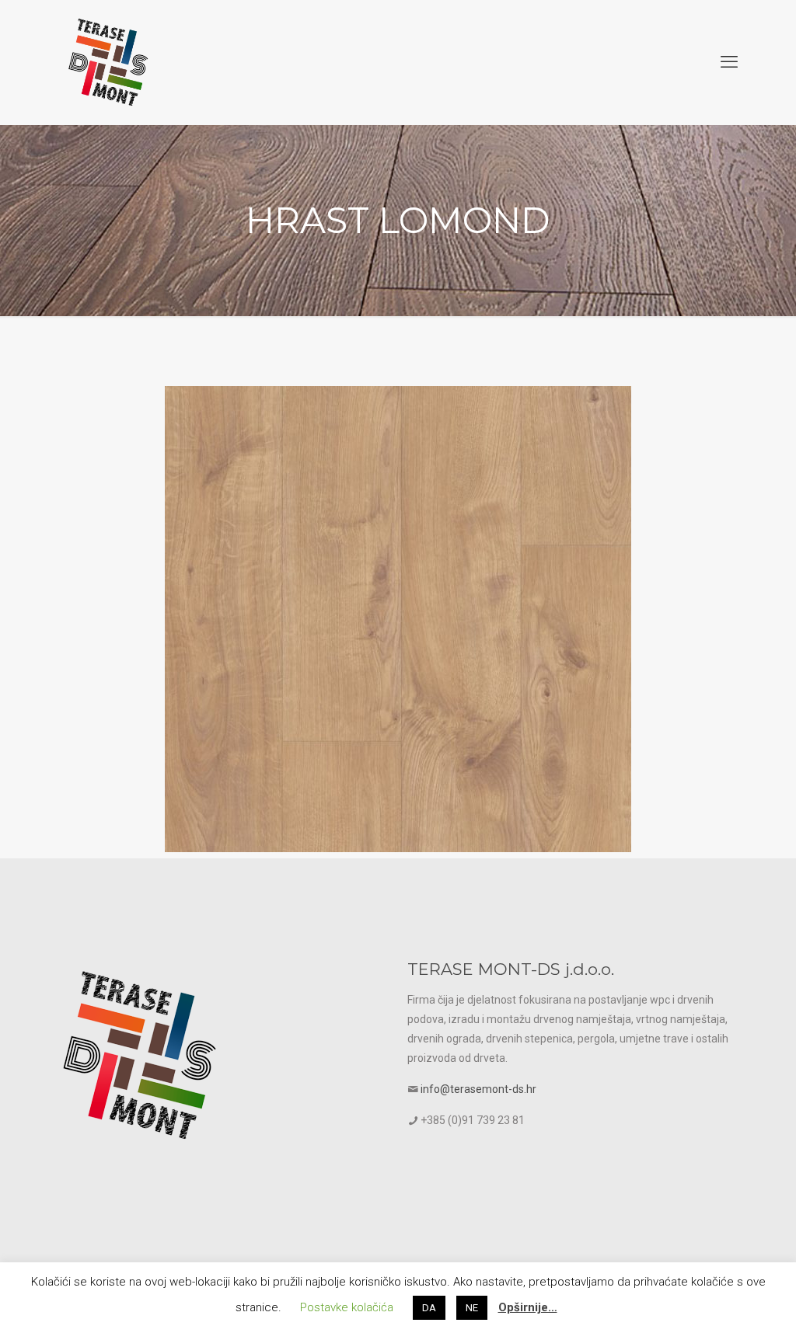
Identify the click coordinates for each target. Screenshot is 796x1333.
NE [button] (472, 1308)
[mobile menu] (729, 62)
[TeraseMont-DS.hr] (108, 62)
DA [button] (429, 1308)
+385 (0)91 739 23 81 (473, 1120)
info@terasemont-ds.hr (478, 1089)
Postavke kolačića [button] (346, 1307)
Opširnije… (527, 1307)
